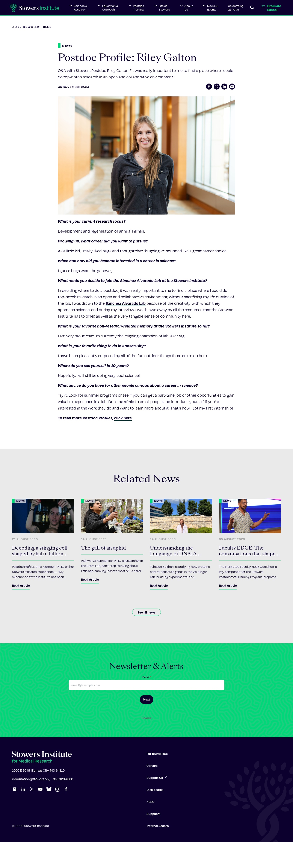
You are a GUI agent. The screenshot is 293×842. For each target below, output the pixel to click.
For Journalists (157, 753)
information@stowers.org (31, 779)
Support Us (154, 778)
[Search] (252, 8)
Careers (151, 765)
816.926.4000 (63, 779)
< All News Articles (32, 27)
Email (146, 677)
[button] (78, 7)
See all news (146, 612)
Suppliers (153, 814)
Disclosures (154, 790)
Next (146, 699)
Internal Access (157, 826)
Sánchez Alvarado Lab (126, 303)
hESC (150, 802)
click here (123, 417)
